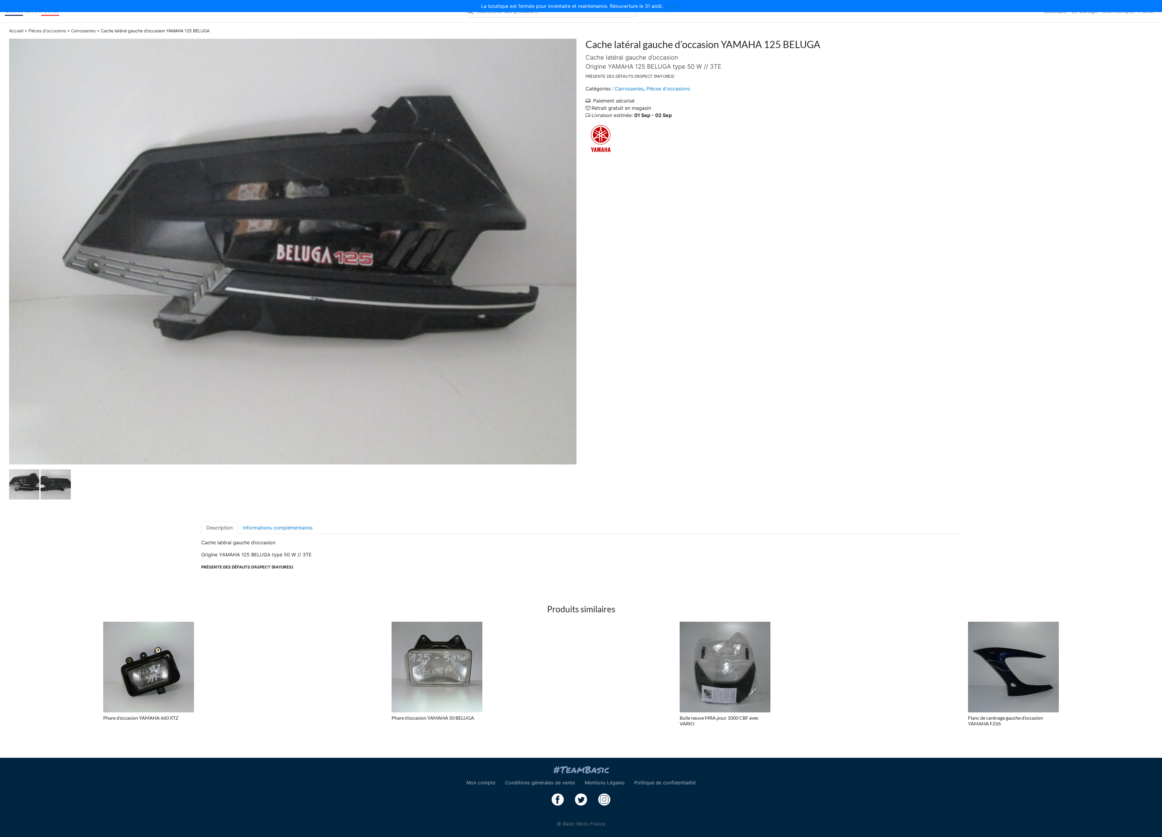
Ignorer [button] (673, 6)
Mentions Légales (605, 783)
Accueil (16, 30)
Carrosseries (83, 30)
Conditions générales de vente (540, 783)
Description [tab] (219, 528)
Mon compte (480, 783)
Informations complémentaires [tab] (278, 528)
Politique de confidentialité (665, 783)
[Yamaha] (601, 138)
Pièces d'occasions (47, 30)
